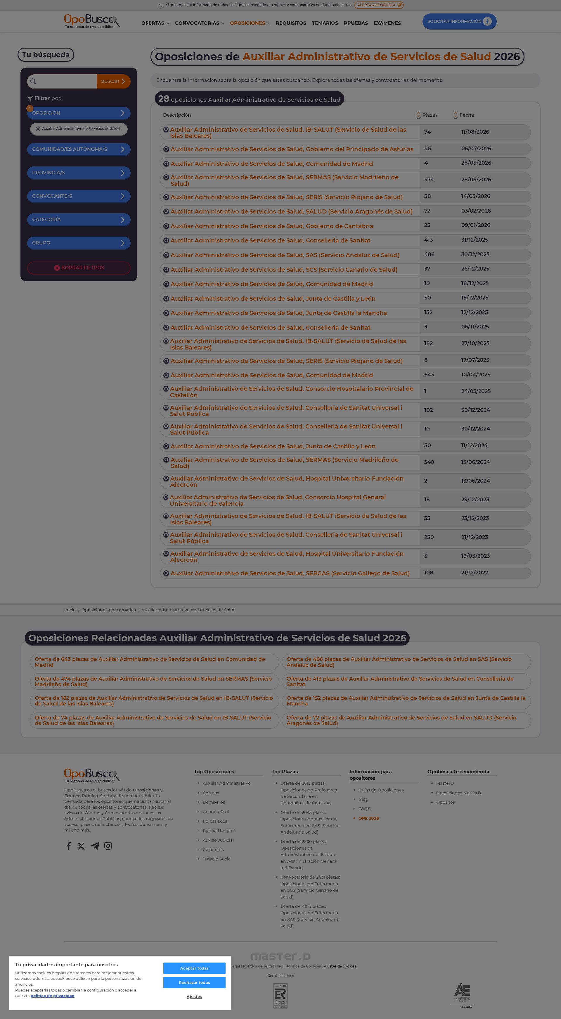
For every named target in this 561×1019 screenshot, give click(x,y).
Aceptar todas (194, 968)
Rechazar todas (194, 982)
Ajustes (194, 996)
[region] (120, 983)
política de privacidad (53, 995)
